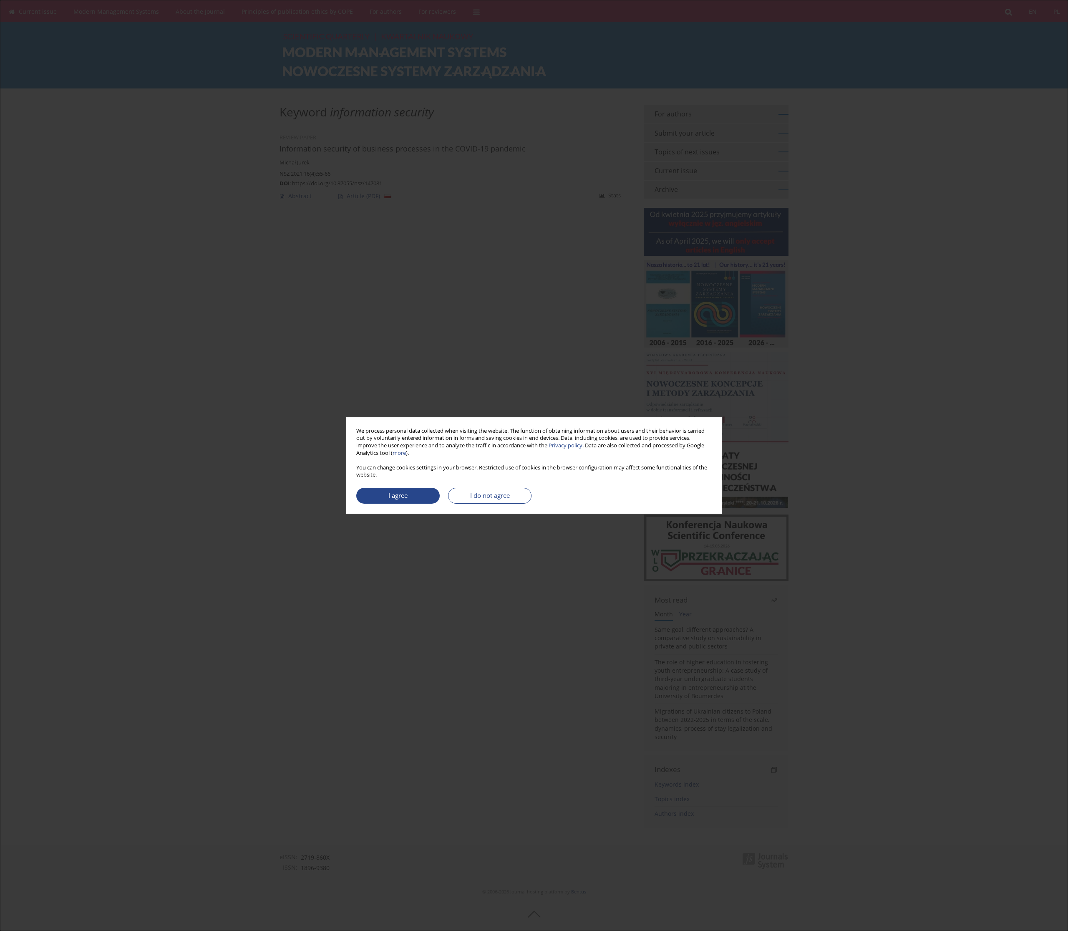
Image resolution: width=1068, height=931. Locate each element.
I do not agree (490, 495)
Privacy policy (565, 445)
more (399, 453)
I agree (398, 495)
